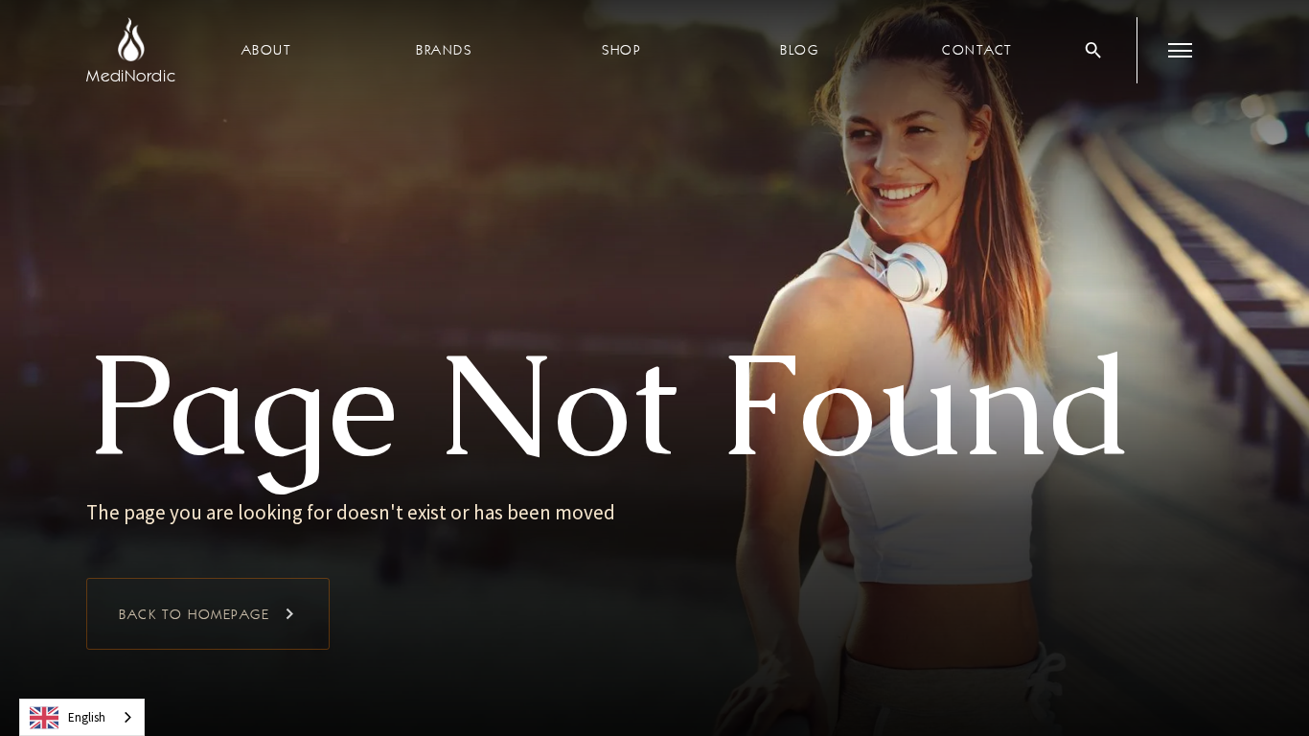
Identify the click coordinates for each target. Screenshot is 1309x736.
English (86, 717)
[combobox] (82, 717)
